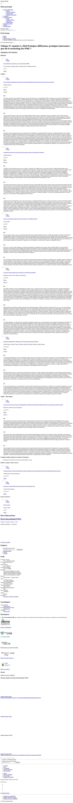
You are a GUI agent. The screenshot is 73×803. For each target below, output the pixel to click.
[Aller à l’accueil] (4, 1)
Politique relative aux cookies (10, 797)
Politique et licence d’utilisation (8, 675)
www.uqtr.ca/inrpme (5, 636)
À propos (10, 17)
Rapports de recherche (11, 14)
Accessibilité (6, 768)
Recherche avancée (7, 23)
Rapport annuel (9, 22)
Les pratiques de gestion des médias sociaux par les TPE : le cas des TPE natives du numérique (19, 272)
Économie (5, 596)
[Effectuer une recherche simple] (14, 30)
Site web (5, 553)
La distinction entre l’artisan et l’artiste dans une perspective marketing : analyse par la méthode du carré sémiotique (23, 152)
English (5, 25)
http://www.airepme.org (6, 627)
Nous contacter (6, 770)
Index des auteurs (7, 551)
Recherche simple (5, 28)
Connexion (5, 16)
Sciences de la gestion (13, 596)
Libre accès (8, 21)
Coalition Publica (10, 20)
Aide (4, 767)
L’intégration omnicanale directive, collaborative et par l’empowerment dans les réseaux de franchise (20, 341)
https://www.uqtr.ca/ (5, 669)
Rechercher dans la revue (9, 548)
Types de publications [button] (8, 9)
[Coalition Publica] (5, 793)
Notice (4, 71)
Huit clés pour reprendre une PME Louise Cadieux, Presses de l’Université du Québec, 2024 (19, 486)
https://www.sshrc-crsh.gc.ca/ (7, 658)
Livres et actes (9, 13)
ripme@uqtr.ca (6, 606)
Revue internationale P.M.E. (9, 38)
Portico (9, 568)
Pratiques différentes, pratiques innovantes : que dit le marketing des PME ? (16, 63)
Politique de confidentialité (9, 796)
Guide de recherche (7, 769)
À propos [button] (5, 17)
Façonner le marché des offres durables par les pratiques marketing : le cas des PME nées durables (20, 218)
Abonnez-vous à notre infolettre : (9, 761)
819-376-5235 (6, 611)
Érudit (7, 18)
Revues (8, 11)
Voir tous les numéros (5, 542)
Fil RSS (5, 552)
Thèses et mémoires (10, 12)
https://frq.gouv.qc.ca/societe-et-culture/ (9, 647)
